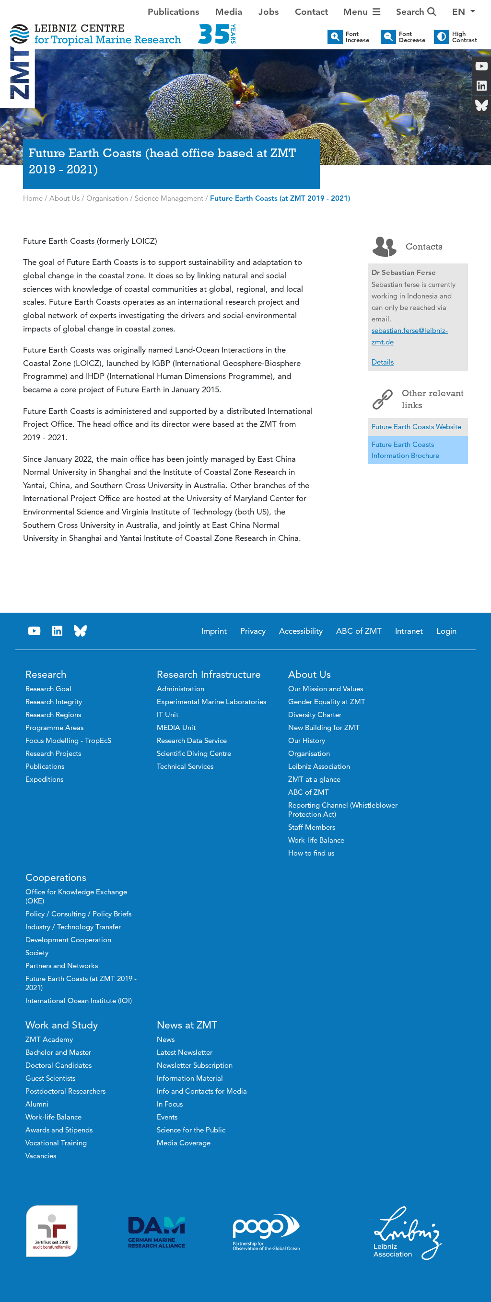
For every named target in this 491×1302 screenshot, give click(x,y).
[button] (463, 12)
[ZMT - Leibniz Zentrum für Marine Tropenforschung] (123, 27)
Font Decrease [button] (412, 37)
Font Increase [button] (357, 37)
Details (383, 361)
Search (411, 11)
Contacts (424, 246)
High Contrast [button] (464, 37)
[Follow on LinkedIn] (57, 631)
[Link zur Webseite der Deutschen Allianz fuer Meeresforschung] (156, 1232)
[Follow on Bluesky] (80, 631)
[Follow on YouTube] (34, 631)
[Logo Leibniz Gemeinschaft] (408, 1232)
